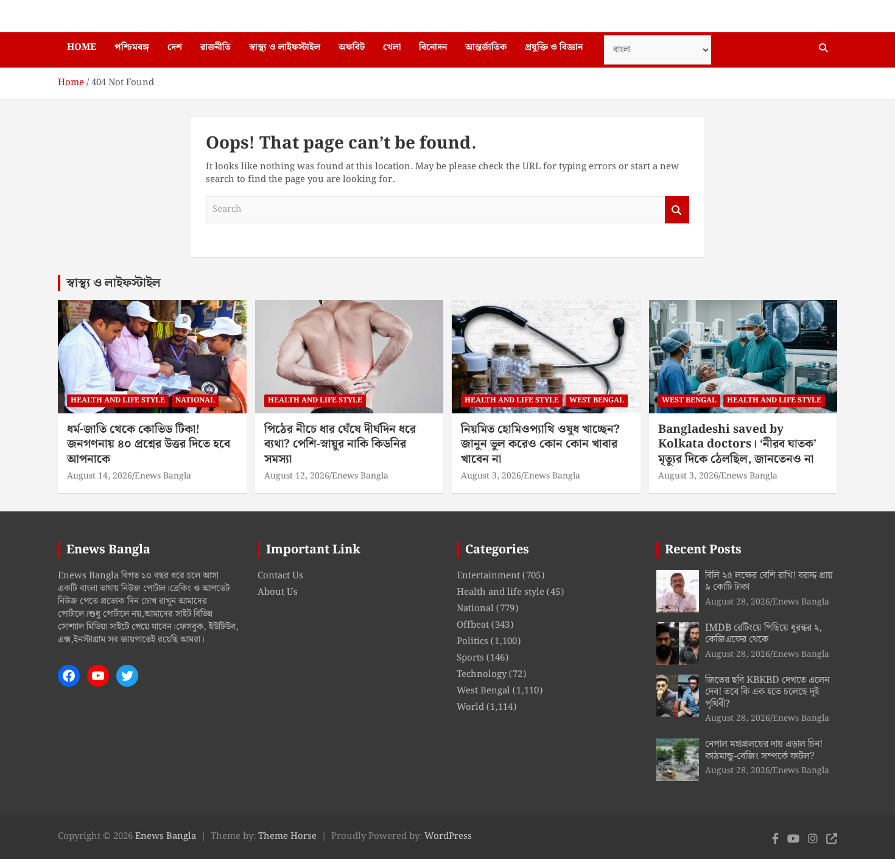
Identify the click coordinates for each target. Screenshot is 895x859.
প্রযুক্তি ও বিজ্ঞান (554, 47)
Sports (470, 658)
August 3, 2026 (491, 476)
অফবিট (352, 47)
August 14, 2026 (99, 476)
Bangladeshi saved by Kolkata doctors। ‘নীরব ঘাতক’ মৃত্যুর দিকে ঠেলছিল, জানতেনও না (737, 444)
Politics (472, 641)
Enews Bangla (163, 476)
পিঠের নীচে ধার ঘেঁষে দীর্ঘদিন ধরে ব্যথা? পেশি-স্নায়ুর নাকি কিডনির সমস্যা (340, 444)
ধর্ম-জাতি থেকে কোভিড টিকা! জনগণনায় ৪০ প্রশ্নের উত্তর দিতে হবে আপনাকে (148, 444)
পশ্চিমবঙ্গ (131, 47)
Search (677, 209)
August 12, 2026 (296, 476)
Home (81, 47)
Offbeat (473, 625)
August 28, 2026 (737, 602)
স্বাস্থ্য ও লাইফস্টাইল (284, 47)
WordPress (448, 836)
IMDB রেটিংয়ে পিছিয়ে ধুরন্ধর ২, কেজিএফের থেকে (763, 633)
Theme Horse (287, 836)
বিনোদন (433, 47)
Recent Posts (703, 549)
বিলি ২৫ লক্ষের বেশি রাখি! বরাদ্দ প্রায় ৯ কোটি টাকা (769, 581)
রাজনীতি (215, 47)
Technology (482, 674)
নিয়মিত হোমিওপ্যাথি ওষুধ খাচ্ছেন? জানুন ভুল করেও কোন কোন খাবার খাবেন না (540, 444)
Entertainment (488, 576)
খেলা (392, 47)
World (470, 707)
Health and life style (118, 400)
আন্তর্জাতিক (486, 47)
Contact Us (280, 576)
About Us (278, 592)
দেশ (174, 47)
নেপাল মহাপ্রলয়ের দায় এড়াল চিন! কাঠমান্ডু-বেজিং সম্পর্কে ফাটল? (764, 750)
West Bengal (596, 400)
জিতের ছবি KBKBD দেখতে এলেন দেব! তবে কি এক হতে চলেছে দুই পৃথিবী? (767, 692)
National (195, 400)
